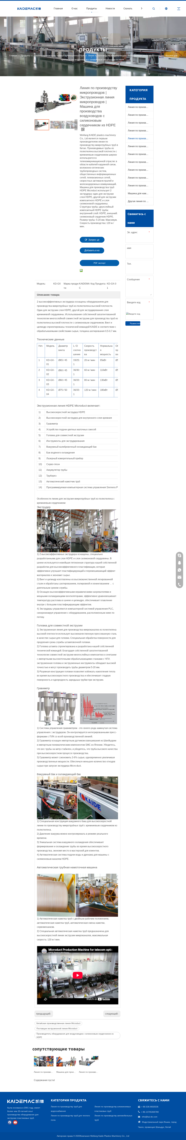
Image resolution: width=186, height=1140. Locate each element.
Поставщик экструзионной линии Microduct (56, 1028)
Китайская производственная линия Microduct (58, 1023)
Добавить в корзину (92, 251)
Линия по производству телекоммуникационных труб (140, 138)
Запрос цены (93, 241)
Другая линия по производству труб (140, 201)
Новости (110, 8)
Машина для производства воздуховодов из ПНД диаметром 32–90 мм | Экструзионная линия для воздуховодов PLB (66, 1072)
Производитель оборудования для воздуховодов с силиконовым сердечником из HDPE (74, 1035)
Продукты (91, 8)
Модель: (41, 283)
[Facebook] (9, 1122)
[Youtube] (15, 1122)
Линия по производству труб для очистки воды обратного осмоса (140, 170)
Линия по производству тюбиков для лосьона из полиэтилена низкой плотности (140, 185)
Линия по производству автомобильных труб (140, 154)
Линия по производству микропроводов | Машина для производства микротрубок (89, 1072)
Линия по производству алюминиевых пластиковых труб (140, 146)
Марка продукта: (71, 285)
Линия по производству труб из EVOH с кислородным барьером (140, 123)
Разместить (135, 323)
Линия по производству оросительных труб (140, 130)
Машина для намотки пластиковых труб (140, 193)
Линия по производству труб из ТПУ (140, 177)
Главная (58, 8)
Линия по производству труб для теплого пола (140, 115)
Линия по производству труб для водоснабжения (140, 107)
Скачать (128, 8)
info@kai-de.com (149, 1117)
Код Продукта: (98, 283)
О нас (74, 8)
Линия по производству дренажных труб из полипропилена (140, 162)
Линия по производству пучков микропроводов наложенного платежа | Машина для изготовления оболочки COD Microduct (43, 1072)
